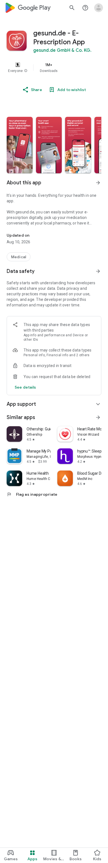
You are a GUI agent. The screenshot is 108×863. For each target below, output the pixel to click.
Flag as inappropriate (32, 494)
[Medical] (18, 257)
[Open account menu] (98, 7)
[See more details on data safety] (25, 387)
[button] (25, 71)
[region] (54, 67)
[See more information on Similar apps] (98, 417)
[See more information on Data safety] (98, 271)
